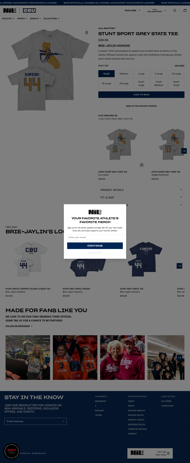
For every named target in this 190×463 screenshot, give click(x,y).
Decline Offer (95, 253)
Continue (95, 245)
